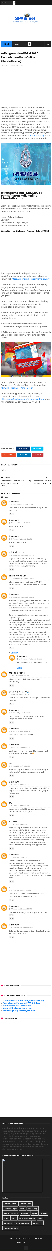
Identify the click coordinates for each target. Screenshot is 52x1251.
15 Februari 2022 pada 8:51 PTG (22, 928)
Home (6, 44)
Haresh (13, 821)
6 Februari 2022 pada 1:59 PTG (21, 909)
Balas (12, 514)
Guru (22, 1208)
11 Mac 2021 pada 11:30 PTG (20, 676)
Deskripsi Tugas (10, 1208)
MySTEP (44, 1213)
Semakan (8, 1223)
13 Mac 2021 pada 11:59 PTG (20, 713)
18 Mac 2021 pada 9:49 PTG (20, 731)
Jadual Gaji (32, 1208)
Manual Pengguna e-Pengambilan (17, 388)
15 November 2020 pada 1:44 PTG (22, 555)
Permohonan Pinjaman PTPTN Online (21, 1003)
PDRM (21, 65)
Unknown (14, 501)
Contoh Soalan (10, 1203)
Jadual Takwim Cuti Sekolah (17, 1005)
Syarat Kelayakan (22, 1223)
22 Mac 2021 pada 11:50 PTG (20, 766)
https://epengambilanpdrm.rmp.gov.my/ (31, 279)
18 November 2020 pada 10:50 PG (22, 597)
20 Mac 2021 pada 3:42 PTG (20, 747)
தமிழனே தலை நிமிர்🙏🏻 (19, 691)
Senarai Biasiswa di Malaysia (17, 1008)
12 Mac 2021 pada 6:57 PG (20, 694)
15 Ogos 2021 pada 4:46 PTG (21, 890)
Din (10, 763)
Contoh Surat (25, 1203)
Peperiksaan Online (27, 1218)
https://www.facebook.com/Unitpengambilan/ (23, 399)
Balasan (14, 652)
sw (10, 802)
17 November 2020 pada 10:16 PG (22, 579)
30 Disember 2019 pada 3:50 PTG (22, 504)
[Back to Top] (26, 1248)
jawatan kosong (37, 135)
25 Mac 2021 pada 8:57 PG (20, 824)
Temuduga (37, 1223)
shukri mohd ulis (18, 575)
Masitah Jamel (17, 672)
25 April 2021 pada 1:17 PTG (20, 857)
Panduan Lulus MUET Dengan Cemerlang (23, 1000)
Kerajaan (24, 1213)
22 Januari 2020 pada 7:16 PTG (21, 539)
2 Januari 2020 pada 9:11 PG (20, 523)
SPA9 (40, 1218)
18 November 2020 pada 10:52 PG (30, 659)
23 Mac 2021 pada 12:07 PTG (20, 785)
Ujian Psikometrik (11, 1228)
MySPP (34, 1213)
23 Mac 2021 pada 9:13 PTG (20, 806)
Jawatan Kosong (11, 1213)
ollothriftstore (16, 552)
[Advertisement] (26, 87)
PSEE (13, 1218)
